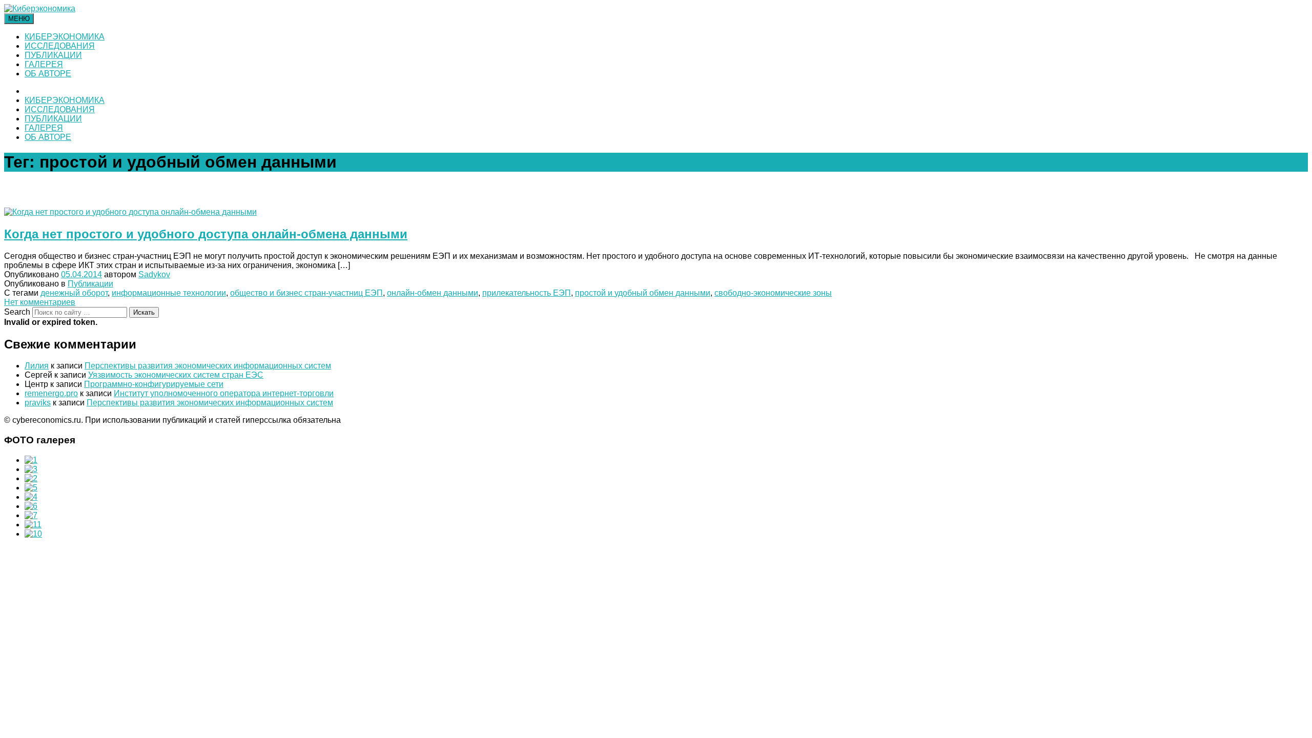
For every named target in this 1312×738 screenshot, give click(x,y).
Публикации (90, 283)
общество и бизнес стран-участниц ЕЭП (306, 293)
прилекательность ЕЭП (526, 293)
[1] (31, 460)
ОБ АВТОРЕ (48, 73)
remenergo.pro (51, 393)
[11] (33, 524)
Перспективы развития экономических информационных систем (208, 365)
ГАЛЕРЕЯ (44, 64)
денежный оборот (74, 293)
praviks (38, 402)
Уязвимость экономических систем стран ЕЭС (175, 375)
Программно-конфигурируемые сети (153, 384)
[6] (31, 506)
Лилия (37, 365)
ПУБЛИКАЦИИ (53, 55)
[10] (33, 533)
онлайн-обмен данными (432, 293)
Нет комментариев (39, 302)
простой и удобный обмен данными (642, 293)
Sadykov (154, 274)
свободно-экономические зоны (773, 293)
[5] (31, 487)
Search (17, 312)
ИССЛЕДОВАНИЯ (60, 46)
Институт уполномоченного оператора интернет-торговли (224, 393)
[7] (31, 515)
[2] (31, 478)
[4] (31, 497)
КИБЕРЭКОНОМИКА (65, 36)
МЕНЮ (19, 19)
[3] (31, 469)
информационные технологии (169, 293)
